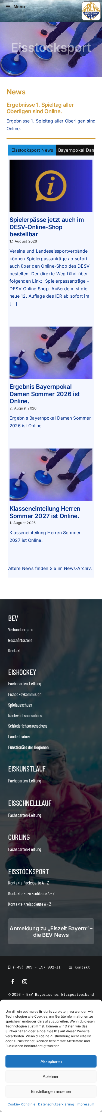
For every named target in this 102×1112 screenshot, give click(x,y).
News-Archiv (77, 568)
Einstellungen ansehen (51, 1091)
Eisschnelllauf (29, 803)
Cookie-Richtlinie (21, 1104)
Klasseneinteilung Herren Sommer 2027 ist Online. (45, 512)
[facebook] (12, 981)
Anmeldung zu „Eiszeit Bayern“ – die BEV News (51, 931)
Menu (19, 6)
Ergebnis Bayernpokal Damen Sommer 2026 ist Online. (45, 394)
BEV (13, 618)
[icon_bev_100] (91, 3)
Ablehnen (51, 1076)
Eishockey (22, 672)
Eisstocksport (28, 871)
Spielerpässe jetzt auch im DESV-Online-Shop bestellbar (47, 227)
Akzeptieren (51, 1061)
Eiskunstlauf (26, 768)
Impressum (85, 1104)
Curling (19, 837)
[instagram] (24, 981)
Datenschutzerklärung (56, 1104)
